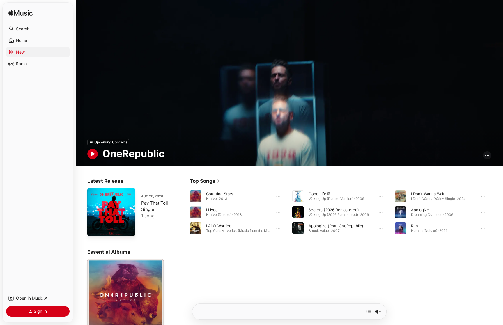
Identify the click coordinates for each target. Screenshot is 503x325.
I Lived (212, 209)
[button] (37, 29)
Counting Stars (219, 193)
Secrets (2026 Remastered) (334, 209)
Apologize (420, 209)
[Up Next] (368, 312)
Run (414, 225)
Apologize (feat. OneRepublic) (336, 225)
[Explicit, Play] (298, 196)
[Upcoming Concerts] (108, 142)
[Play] (92, 154)
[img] (20, 13)
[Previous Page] (184, 211)
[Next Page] (497, 211)
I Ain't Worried (218, 225)
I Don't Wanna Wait (427, 193)
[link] (205, 181)
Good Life (317, 193)
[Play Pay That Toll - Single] (94, 228)
